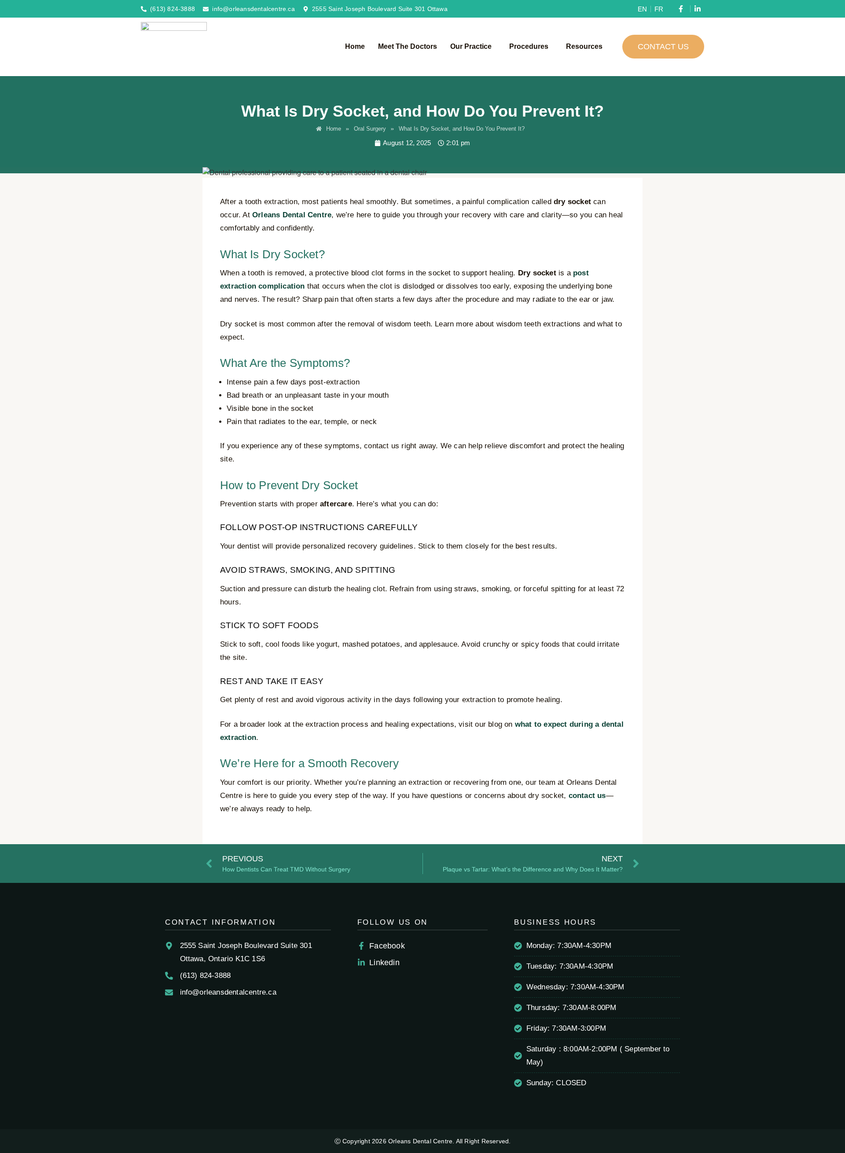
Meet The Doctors (407, 46)
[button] (473, 47)
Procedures (528, 46)
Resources (584, 46)
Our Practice (471, 46)
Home (355, 46)
